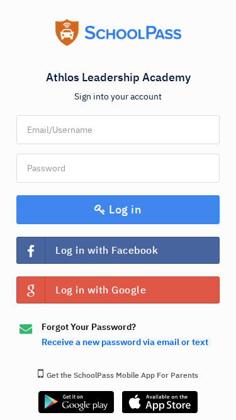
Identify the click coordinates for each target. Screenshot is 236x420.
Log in (124, 209)
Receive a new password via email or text (125, 342)
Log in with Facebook (106, 250)
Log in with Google (100, 289)
